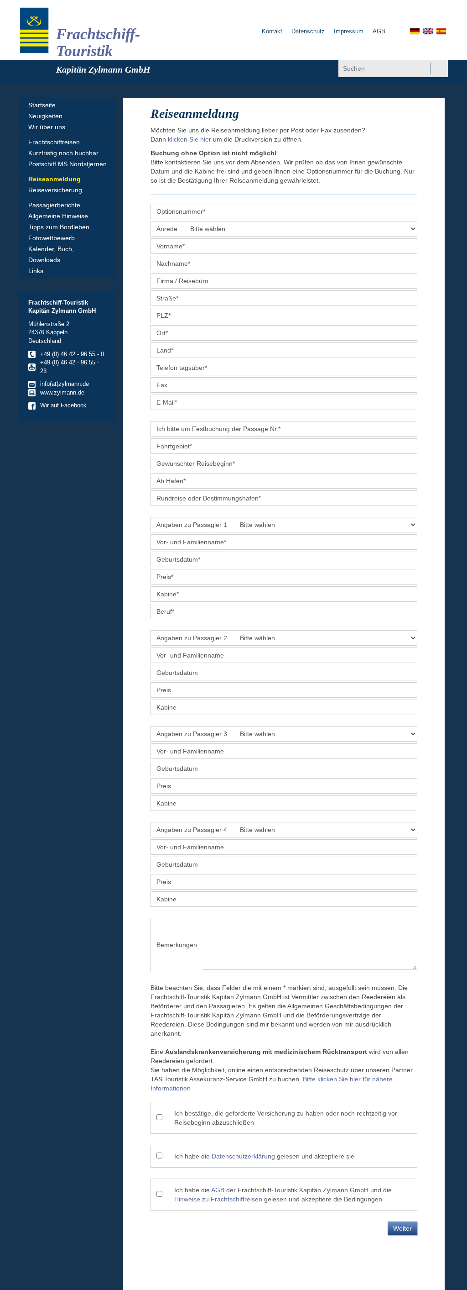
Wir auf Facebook (63, 405)
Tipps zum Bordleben (58, 227)
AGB (379, 31)
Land (164, 350)
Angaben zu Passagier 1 (191, 524)
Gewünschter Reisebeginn (195, 463)
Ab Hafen (171, 480)
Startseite (42, 105)
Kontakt (272, 31)
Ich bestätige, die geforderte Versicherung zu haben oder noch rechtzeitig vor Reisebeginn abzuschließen (285, 1118)
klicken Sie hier (189, 139)
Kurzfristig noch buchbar (63, 153)
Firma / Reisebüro (182, 280)
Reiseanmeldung (54, 179)
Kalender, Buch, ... (54, 249)
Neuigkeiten (45, 116)
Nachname (173, 263)
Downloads (44, 259)
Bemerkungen (176, 944)
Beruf (165, 611)
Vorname (170, 246)
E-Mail (166, 402)
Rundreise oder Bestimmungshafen (208, 498)
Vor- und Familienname (191, 542)
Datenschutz (308, 31)
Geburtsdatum (178, 559)
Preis (164, 576)
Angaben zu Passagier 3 (191, 733)
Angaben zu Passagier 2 (191, 638)
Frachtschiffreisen (54, 142)
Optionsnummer (180, 211)
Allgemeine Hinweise (58, 216)
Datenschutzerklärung (243, 1156)
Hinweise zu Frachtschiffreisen (218, 1199)
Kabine (167, 594)
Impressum (348, 31)
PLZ (163, 315)
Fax (161, 385)
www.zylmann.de (62, 392)
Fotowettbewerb (51, 238)
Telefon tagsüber (181, 367)
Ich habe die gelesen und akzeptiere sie (264, 1156)
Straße (167, 298)
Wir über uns (46, 127)
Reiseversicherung (55, 190)
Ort (162, 333)
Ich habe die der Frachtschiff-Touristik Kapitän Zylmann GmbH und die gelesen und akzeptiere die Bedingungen (283, 1194)
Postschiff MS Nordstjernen (67, 164)
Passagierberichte (54, 205)
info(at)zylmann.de (64, 383)
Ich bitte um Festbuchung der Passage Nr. (218, 428)
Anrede (166, 228)
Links (35, 270)
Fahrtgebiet (174, 446)
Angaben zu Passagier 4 (191, 829)
